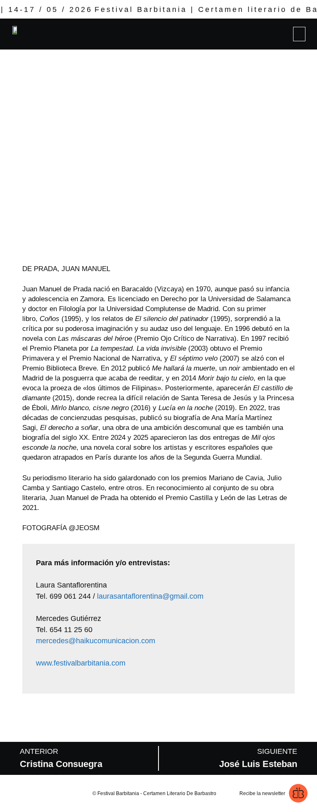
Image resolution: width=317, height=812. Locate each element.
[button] (299, 34)
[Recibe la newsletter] (298, 793)
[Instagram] (11, 793)
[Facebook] (42, 793)
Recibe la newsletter (262, 793)
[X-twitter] (27, 793)
